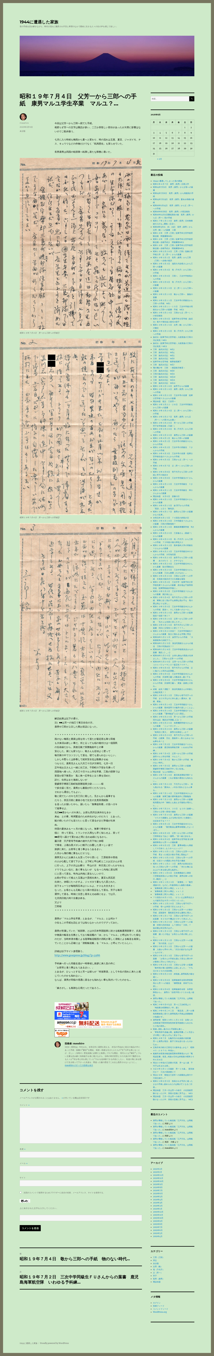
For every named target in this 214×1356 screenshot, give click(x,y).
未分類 (22, 131)
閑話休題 (157, 1282)
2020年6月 (158, 1193)
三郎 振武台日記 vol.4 (163, 352)
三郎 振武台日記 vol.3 (163, 349)
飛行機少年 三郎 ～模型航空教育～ (169, 368)
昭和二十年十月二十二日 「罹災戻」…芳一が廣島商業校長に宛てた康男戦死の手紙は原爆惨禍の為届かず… (173, 1013)
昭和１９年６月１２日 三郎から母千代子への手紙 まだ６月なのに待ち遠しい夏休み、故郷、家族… (173, 698)
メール (24, 1163)
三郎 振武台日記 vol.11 (164, 380)
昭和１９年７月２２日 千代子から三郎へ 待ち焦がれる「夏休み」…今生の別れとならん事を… (173, 787)
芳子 (155, 1276)
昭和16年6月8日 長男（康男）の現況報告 (171, 211)
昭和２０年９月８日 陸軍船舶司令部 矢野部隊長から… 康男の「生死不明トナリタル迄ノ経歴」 (173, 992)
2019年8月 (157, 1224)
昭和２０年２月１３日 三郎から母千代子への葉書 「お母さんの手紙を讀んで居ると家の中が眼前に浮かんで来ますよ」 (173, 958)
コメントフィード (160, 1309)
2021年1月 (157, 1172)
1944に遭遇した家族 (39, 21)
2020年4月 (158, 1199)
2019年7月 (157, 1227)
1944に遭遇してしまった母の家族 (167, 181)
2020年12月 (158, 1175)
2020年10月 (158, 1181)
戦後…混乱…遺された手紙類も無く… (168, 1029)
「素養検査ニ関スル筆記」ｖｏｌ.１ (168, 888)
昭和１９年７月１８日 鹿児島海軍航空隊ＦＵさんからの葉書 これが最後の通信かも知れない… (173, 778)
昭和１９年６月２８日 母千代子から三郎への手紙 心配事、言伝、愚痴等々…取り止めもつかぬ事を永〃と (173, 738)
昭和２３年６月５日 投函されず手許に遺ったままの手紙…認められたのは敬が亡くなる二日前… (173, 1084)
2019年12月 (158, 1212)
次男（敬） (157, 1266)
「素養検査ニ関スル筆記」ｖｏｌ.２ (168, 891)
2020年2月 (158, 1206)
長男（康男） (158, 1279)
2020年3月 (157, 1202)
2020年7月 (158, 1190)
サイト (23, 1177)
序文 (155, 1260)
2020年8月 (158, 1187)
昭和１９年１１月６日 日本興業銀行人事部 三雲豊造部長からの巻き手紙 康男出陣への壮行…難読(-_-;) (173, 876)
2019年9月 (158, 1221)
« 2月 (159, 159)
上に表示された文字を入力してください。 (39, 1208)
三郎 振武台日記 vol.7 (163, 364)
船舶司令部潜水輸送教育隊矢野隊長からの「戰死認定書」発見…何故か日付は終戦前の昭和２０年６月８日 (173, 1056)
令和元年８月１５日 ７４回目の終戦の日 (172, 518)
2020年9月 (158, 1184)
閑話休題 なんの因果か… (164, 772)
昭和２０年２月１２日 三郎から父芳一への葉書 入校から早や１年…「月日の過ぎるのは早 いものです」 (173, 949)
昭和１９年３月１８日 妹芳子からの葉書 (172, 386)
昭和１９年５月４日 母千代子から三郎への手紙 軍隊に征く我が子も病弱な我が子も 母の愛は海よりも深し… (173, 600)
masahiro (24, 123)
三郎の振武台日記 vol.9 (164, 374)
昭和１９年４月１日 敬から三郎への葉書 (171, 438)
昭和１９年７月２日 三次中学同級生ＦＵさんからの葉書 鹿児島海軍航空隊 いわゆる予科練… (173, 747)
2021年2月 (157, 1169)
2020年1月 (157, 1209)
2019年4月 (157, 1236)
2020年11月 (158, 1178)
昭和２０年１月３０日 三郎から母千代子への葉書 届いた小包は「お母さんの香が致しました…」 (173, 934)
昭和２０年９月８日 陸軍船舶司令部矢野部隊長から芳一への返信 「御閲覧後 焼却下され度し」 (173, 983)
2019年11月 (158, 1215)
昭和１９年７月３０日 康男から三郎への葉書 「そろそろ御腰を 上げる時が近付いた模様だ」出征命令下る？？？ (174, 818)
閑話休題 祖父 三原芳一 (164, 401)
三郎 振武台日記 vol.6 (164, 358)
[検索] (191, 98)
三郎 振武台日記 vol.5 (163, 355)
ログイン (157, 1303)
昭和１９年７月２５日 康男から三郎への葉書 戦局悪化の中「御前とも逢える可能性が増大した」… (174, 802)
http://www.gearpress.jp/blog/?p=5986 (77, 955)
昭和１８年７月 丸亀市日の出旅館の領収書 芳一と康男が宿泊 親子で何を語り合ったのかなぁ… (173, 1041)
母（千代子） (158, 1269)
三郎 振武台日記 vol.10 (164, 377)
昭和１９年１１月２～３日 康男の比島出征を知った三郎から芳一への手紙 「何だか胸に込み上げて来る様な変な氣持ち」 (173, 866)
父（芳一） (157, 1272)
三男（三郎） (158, 1257)
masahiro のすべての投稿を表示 (79, 1065)
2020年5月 (158, 1196)
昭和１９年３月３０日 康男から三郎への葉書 (173, 435)
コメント (25, 1105)
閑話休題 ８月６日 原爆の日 (166, 496)
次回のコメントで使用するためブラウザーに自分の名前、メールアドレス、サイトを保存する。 (64, 1192)
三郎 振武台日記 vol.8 (163, 371)
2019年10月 (158, 1218)
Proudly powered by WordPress (54, 1343)
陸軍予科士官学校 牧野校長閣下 (167, 361)
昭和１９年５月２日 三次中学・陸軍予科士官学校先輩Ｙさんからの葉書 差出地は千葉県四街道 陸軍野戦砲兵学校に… (173, 585)
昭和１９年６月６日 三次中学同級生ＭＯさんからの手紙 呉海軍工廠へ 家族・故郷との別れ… (173, 683)
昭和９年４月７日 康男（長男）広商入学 (171, 184)
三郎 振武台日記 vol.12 (164, 383)
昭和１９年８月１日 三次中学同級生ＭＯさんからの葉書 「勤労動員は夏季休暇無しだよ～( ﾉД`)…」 (173, 827)
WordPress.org (160, 1312)
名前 (22, 1149)
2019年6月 (158, 1230)
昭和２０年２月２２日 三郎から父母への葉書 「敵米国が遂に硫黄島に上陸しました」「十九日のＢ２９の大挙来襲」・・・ (174, 968)
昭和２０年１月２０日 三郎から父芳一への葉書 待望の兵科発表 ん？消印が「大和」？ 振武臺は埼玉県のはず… (173, 925)
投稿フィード (158, 1306)
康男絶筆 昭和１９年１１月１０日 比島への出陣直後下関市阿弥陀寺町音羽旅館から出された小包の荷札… (173, 1023)
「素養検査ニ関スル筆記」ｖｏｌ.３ (168, 894)
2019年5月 (157, 1233)
